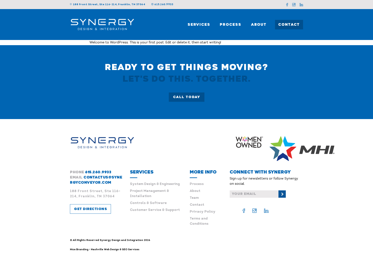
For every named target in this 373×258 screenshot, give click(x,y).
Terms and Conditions (199, 221)
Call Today (186, 97)
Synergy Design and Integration (121, 240)
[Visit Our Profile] (287, 4)
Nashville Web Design (105, 249)
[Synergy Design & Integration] (102, 24)
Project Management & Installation (149, 193)
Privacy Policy (202, 211)
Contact (289, 24)
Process (230, 24)
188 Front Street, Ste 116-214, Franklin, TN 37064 (109, 4)
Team (194, 198)
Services (199, 24)
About (259, 24)
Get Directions (90, 209)
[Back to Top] (362, 247)
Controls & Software (148, 203)
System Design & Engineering (155, 184)
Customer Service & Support (155, 210)
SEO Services (130, 249)
